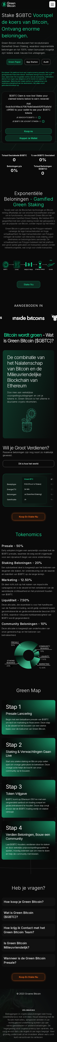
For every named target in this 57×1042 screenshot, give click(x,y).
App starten (32, 62)
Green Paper (14, 62)
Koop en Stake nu (28, 516)
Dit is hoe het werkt (28, 463)
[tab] (28, 902)
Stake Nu (28, 284)
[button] (28, 902)
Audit (46, 62)
